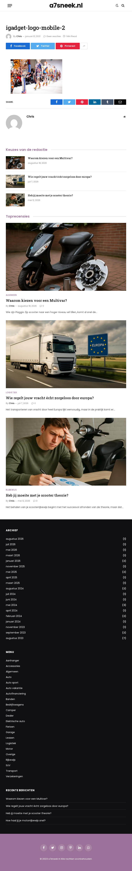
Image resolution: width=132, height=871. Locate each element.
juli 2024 (11, 594)
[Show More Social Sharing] (84, 46)
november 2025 (15, 566)
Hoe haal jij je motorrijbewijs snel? (26, 820)
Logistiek (11, 392)
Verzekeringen (14, 776)
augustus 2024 (15, 588)
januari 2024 (13, 621)
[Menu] (10, 5)
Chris (19, 36)
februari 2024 (14, 616)
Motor (9, 749)
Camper (11, 710)
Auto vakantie (14, 688)
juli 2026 (10, 544)
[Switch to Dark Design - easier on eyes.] (117, 5)
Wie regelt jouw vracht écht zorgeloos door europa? (60, 176)
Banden (10, 699)
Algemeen (11, 295)
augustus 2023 (14, 638)
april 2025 (11, 577)
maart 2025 (13, 583)
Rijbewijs (11, 489)
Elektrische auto (15, 721)
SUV (8, 765)
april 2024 (12, 610)
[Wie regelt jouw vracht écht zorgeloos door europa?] (15, 181)
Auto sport (12, 682)
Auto (9, 677)
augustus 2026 (15, 539)
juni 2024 (11, 599)
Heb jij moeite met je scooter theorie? (50, 195)
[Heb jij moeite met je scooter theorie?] (15, 200)
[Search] (122, 5)
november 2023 (15, 627)
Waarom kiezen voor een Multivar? (50, 158)
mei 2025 (11, 572)
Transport (12, 771)
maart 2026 (13, 555)
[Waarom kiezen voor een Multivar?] (15, 162)
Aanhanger (12, 660)
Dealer (10, 715)
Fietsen (10, 726)
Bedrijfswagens (15, 704)
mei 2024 (11, 605)
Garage (10, 732)
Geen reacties (53, 36)
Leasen (10, 737)
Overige (10, 754)
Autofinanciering (16, 693)
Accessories (13, 666)
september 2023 (16, 632)
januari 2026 (13, 561)
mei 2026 (11, 550)
